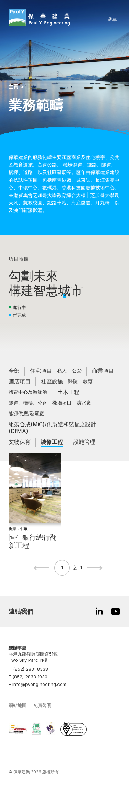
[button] (64, 296)
